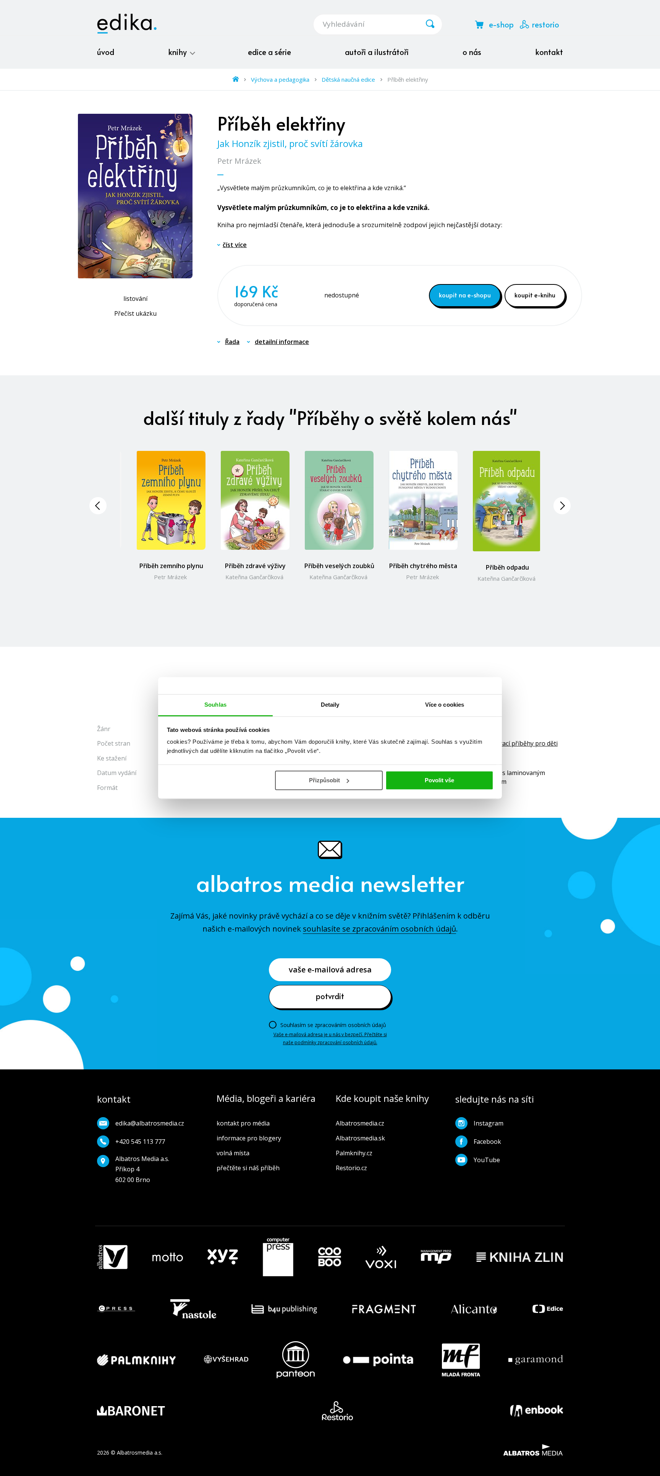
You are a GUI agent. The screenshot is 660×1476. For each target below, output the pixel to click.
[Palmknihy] (136, 1360)
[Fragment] (384, 1309)
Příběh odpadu (507, 567)
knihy (178, 52)
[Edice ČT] (547, 1309)
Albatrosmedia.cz (360, 1123)
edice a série (269, 52)
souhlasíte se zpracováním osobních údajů (379, 929)
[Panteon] (295, 1360)
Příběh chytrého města (423, 566)
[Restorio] (337, 1411)
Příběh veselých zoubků (339, 566)
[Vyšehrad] (226, 1360)
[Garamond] (535, 1360)
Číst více (235, 245)
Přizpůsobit (324, 780)
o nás (472, 52)
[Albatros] (112, 1257)
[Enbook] (536, 1411)
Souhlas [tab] (215, 704)
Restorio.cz (351, 1168)
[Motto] (167, 1257)
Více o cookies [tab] (444, 704)
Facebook (487, 1141)
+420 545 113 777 (140, 1141)
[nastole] (193, 1309)
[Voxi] (381, 1257)
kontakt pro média (243, 1123)
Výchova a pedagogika (280, 79)
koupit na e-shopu (465, 295)
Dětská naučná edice (348, 79)
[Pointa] (378, 1360)
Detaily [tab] (330, 704)
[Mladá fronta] (461, 1360)
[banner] (127, 24)
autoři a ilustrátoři (377, 52)
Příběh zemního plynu (171, 566)
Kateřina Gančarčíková (254, 577)
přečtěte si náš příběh (248, 1168)
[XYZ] (222, 1257)
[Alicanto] (474, 1309)
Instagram (488, 1123)
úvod (105, 52)
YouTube (487, 1160)
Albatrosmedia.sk (360, 1138)
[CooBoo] (330, 1257)
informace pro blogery (249, 1138)
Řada (232, 342)
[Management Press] (436, 1257)
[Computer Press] (278, 1257)
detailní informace (282, 342)
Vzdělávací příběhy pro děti (519, 743)
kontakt (549, 52)
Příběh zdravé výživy (255, 566)
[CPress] (116, 1309)
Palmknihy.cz (354, 1153)
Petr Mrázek (239, 161)
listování (135, 298)
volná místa (233, 1153)
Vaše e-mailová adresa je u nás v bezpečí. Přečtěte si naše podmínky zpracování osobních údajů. (330, 1038)
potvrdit (330, 996)
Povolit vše (439, 780)
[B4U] (284, 1309)
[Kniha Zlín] (520, 1257)
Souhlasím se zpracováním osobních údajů (333, 1025)
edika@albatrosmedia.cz (149, 1123)
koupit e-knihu (534, 295)
